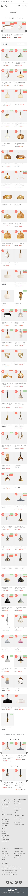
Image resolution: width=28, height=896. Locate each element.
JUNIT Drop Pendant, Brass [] (7, 124)
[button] (2, 31)
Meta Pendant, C (5, 303)
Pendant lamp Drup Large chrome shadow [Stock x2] (7, 567)
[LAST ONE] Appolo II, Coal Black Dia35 (7, 323)
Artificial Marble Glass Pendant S (19, 323)
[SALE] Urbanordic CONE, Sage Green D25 (20, 63)
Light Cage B (17, 688)
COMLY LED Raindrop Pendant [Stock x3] (6, 446)
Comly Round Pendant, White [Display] (6, 263)
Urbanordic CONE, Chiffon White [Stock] (7, 63)
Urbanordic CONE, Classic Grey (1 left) (20, 608)
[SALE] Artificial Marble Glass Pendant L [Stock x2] (20, 343)
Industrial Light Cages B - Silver (7, 669)
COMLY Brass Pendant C (7, 506)
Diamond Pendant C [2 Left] (19, 628)
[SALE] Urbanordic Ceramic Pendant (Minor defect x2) (20, 404)
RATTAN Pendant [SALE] (20, 243)
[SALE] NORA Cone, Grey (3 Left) (20, 506)
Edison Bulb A (18, 303)
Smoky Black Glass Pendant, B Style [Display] (20, 527)
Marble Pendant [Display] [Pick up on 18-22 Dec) (7, 103)
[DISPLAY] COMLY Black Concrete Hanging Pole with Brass (7, 404)
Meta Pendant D (5, 283)
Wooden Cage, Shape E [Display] (19, 144)
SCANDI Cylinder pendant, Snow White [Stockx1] (7, 527)
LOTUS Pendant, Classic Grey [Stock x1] (7, 588)
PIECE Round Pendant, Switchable (19, 164)
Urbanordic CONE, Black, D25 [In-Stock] (7, 608)
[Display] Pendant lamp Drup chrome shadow (20, 567)
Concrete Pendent (5, 688)
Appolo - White (18, 707)
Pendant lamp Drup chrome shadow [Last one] (7, 547)
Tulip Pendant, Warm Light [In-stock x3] (7, 486)
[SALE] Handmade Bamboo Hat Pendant (7, 384)
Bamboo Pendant (18, 204)
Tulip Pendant (18, 465)
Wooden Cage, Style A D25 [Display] (20, 384)
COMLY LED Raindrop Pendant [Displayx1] (19, 425)
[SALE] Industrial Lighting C (20, 669)
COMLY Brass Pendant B (20, 485)
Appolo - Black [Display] (7, 707)
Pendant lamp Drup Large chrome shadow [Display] (20, 547)
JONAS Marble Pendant (7, 143)
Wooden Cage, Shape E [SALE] (6, 164)
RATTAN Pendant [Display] (7, 243)
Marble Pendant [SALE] (20, 102)
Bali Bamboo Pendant (6, 204)
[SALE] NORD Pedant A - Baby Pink (20, 649)
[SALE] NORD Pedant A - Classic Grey (7, 649)
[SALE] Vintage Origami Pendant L (20, 83)
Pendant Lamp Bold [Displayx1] (6, 466)
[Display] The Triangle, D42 (20, 362)
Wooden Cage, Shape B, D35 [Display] (7, 184)
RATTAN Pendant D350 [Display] (19, 224)
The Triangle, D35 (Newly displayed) (7, 363)
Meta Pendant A (18, 262)
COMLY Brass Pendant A (7, 425)
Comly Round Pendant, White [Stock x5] (19, 35)
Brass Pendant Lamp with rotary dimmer (7, 727)
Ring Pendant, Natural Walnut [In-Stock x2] (19, 184)
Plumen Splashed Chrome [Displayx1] (7, 628)
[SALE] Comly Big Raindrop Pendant (20, 124)
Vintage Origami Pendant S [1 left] (7, 343)
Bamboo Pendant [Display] (7, 223)
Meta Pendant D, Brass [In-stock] (20, 283)
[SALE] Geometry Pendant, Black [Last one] (20, 588)
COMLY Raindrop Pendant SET (20, 446)
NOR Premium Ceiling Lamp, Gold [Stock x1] (7, 35)
